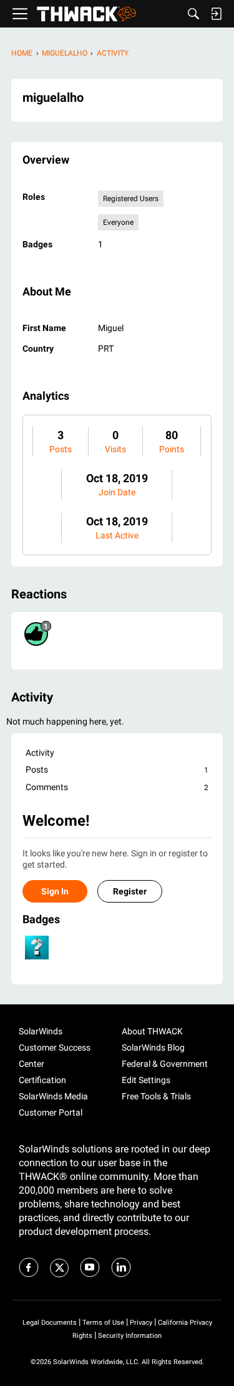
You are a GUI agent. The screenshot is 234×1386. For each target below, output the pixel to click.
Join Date (117, 492)
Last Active (117, 535)
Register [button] (130, 891)
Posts (60, 449)
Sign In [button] (55, 891)
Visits (115, 449)
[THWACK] (86, 14)
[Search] (193, 13)
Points (171, 449)
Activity (40, 753)
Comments (117, 787)
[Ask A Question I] (37, 947)
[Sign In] (216, 13)
